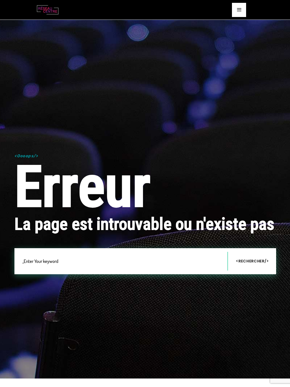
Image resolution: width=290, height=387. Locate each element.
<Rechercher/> (252, 261)
